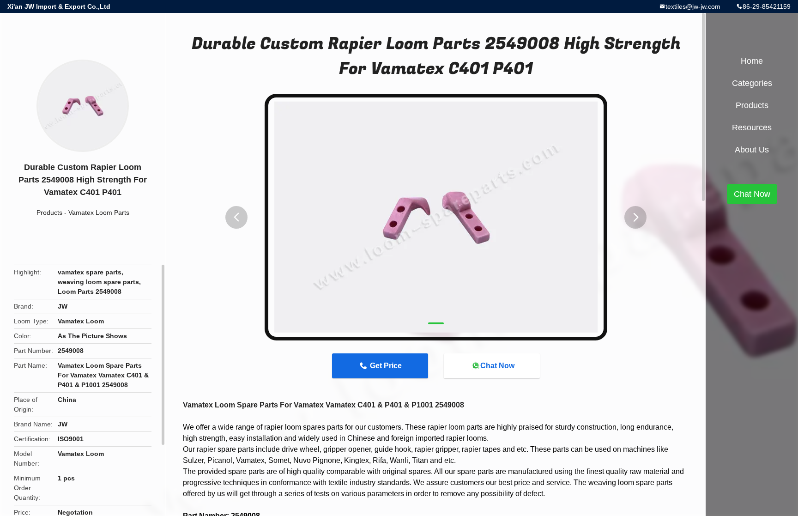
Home (752, 61)
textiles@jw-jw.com (692, 6)
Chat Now (497, 366)
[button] (236, 217)
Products (49, 212)
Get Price (386, 366)
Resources (752, 127)
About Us (752, 149)
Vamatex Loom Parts (98, 212)
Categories (752, 83)
